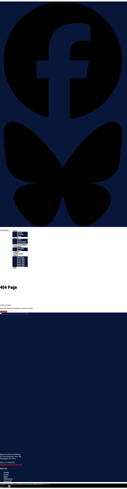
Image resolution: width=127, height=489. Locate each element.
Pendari (6, 487)
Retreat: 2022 (20, 266)
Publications (8, 479)
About (15, 231)
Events (15, 255)
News (14, 268)
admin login (47, 484)
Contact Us (8, 481)
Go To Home (3, 312)
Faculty (15, 238)
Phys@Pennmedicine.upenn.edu (11, 465)
